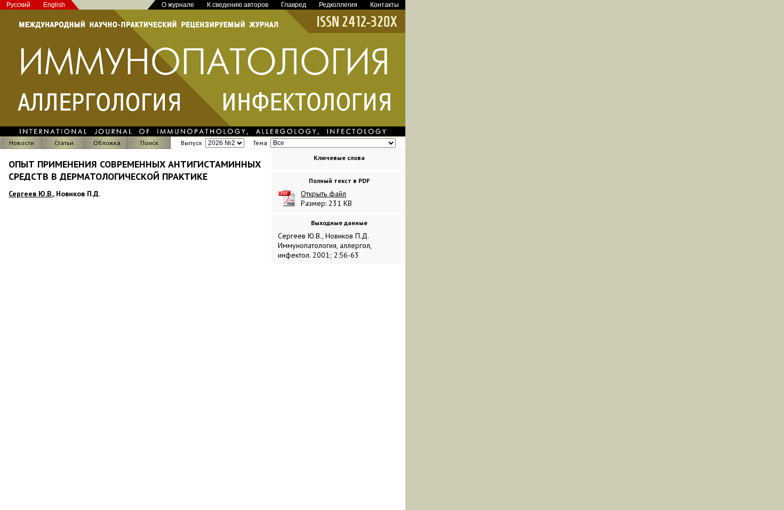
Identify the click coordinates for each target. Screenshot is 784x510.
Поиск (149, 143)
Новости (21, 143)
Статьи (64, 143)
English (54, 5)
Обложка (107, 143)
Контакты (384, 5)
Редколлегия (338, 5)
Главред (293, 5)
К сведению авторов (237, 5)
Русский (18, 5)
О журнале (178, 5)
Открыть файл (323, 193)
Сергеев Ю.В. (31, 193)
